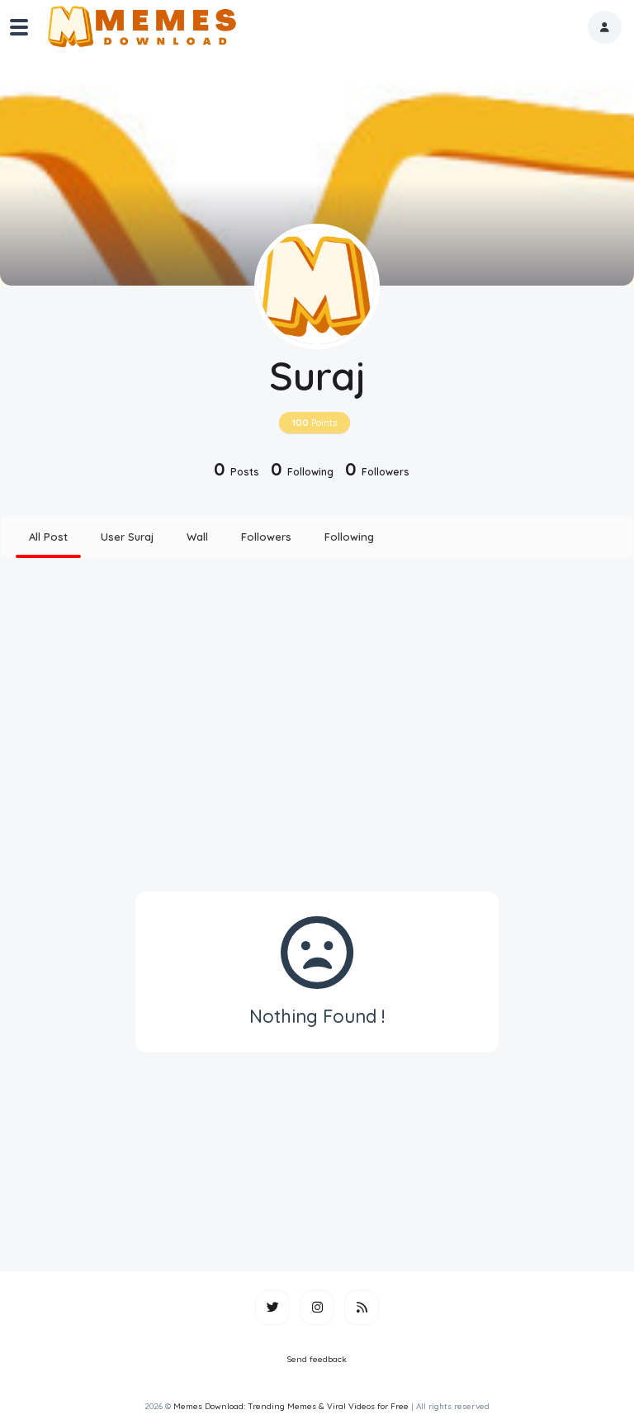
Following (349, 536)
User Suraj (127, 536)
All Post (48, 536)
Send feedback (317, 1359)
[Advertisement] (317, 700)
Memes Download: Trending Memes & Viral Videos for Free (291, 1406)
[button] (605, 27)
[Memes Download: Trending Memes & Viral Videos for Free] (140, 27)
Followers (266, 536)
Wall (197, 536)
